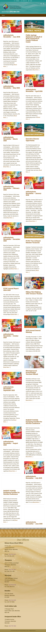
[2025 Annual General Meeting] (34, 321)
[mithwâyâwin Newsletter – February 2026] (12, 177)
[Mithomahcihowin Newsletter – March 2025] (34, 561)
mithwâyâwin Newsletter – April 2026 (34, 90)
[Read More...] (36, 70)
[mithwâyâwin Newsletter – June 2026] (12, 26)
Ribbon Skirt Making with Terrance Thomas (34, 293)
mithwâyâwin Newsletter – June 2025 (34, 523)
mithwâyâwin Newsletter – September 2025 (9, 388)
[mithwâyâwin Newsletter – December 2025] (12, 228)
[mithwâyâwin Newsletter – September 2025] (12, 378)
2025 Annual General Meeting (33, 331)
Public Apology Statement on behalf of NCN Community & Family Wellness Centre (34, 38)
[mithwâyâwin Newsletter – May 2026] (12, 77)
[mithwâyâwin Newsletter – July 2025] (34, 467)
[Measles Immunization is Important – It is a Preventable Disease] (12, 533)
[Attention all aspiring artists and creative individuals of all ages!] (34, 618)
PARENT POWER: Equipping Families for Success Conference (34, 421)
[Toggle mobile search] (41, 3)
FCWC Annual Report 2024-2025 (11, 289)
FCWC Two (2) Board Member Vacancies (33, 242)
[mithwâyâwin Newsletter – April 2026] (34, 81)
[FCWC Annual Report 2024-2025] (12, 279)
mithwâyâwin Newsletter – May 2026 (11, 87)
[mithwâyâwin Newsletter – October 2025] (12, 325)
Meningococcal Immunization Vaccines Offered (32, 372)
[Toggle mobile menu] (43, 3)
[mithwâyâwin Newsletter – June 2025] (34, 513)
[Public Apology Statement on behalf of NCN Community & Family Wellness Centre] (34, 26)
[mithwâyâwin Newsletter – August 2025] (12, 433)
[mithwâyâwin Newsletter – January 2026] (34, 183)
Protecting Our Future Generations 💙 (11, 608)
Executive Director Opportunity (32, 139)
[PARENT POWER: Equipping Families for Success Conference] (34, 411)
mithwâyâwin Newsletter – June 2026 (11, 36)
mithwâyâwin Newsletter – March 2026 (10, 139)
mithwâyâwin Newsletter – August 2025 (10, 443)
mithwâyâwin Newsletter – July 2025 (34, 477)
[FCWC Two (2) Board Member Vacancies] (34, 232)
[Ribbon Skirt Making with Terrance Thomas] (34, 283)
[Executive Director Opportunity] (34, 130)
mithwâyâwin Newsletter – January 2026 (33, 193)
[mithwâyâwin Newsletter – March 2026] (12, 128)
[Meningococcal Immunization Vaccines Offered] (34, 362)
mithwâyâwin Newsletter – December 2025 (11, 239)
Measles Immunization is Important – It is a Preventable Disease (11, 543)
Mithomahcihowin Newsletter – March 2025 (33, 571)
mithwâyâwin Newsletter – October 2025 (10, 336)
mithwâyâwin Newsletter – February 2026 (11, 188)
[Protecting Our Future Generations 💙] (12, 592)
